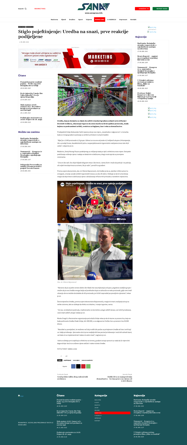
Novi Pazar (22, 27)
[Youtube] (34, 430)
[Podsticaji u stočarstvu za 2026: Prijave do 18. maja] (48, 121)
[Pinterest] (83, 366)
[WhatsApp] (88, 366)
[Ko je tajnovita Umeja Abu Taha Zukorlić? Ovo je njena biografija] (48, 96)
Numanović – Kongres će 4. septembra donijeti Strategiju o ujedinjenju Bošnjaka (31, 154)
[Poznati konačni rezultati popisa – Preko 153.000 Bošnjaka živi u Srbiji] (48, 85)
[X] (78, 366)
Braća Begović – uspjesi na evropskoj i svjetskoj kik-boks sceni (147, 58)
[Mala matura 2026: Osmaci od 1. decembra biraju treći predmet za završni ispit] (48, 108)
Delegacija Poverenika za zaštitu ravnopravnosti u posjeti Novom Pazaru (31, 166)
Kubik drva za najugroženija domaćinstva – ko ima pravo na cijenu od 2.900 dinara (114, 379)
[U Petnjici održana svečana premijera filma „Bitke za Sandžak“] (163, 83)
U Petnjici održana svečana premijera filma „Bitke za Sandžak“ (145, 83)
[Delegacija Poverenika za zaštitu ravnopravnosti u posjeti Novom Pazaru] (48, 168)
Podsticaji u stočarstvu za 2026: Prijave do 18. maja (31, 119)
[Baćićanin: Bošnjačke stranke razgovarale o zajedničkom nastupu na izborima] (48, 141)
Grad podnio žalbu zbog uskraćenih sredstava (72, 378)
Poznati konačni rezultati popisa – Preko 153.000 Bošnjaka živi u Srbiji (31, 84)
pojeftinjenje (67, 360)
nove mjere (76, 360)
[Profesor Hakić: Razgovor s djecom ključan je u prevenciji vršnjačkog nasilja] (163, 96)
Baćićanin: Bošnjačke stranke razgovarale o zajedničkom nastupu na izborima (30, 141)
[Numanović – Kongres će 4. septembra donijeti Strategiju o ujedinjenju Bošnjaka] (48, 154)
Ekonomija (30, 27)
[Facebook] (73, 366)
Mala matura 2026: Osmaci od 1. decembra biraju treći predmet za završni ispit (30, 107)
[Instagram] (28, 430)
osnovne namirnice (87, 360)
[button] (22, 8)
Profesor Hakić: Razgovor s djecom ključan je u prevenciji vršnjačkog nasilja (146, 96)
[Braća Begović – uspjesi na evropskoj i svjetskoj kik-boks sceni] (163, 59)
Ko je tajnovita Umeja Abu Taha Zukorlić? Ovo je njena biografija (31, 95)
